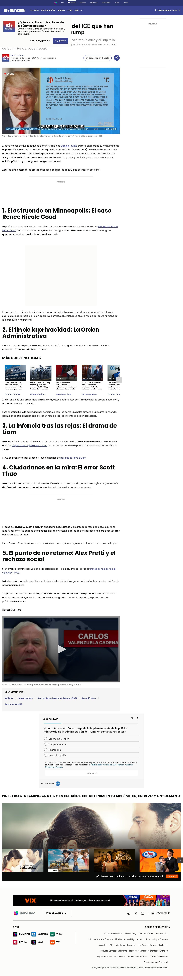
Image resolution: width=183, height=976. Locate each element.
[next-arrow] (119, 380)
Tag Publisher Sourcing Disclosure (153, 945)
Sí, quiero (60, 40)
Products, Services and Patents (113, 951)
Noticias (71, 3)
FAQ (111, 945)
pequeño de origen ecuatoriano (29, 445)
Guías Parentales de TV (125, 945)
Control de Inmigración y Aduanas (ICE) (57, 698)
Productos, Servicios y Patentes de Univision (148, 951)
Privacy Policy (130, 933)
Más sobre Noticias (21, 358)
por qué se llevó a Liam (73, 457)
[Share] (117, 58)
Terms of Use (162, 933)
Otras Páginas (54, 913)
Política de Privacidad (113, 933)
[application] (61, 101)
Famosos (94, 3)
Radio (117, 3)
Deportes (106, 3)
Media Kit (103, 945)
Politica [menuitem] (34, 10)
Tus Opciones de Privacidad (156, 962)
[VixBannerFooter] (91, 900)
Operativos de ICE (13, 704)
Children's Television (159, 956)
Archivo (140, 939)
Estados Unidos (12, 394)
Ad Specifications (160, 939)
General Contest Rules (137, 956)
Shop (126, 3)
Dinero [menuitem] (61, 10)
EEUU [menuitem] (69, 10)
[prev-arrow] (0, 860)
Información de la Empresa (100, 939)
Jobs (148, 939)
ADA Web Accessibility (124, 939)
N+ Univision (19, 55)
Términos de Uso (146, 933)
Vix (62, 3)
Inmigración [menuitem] (48, 10)
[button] (61, 649)
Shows (83, 3)
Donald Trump (69, 145)
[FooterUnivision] (24, 913)
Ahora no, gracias (40, 40)
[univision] (14, 10)
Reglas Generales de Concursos (111, 956)
